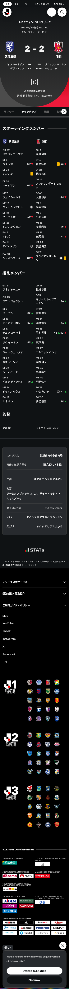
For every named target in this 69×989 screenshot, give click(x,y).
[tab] (9, 111)
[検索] (62, 12)
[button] (51, 12)
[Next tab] (64, 111)
